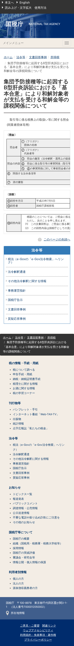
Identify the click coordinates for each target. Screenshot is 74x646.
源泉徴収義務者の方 (25, 588)
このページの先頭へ (57, 239)
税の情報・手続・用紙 (23, 363)
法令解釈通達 (17, 272)
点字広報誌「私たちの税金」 (31, 428)
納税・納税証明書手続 (26, 379)
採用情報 (18, 548)
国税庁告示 (15, 300)
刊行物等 (15, 403)
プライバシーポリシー (38, 639)
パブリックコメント (25, 503)
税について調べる (24, 369)
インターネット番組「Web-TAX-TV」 (36, 414)
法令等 (20, 57)
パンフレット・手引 (25, 409)
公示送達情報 (21, 512)
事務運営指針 (17, 290)
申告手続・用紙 (22, 374)
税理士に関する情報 (25, 383)
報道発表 (18, 498)
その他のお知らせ (24, 522)
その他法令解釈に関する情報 (27, 281)
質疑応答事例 (17, 319)
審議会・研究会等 (24, 557)
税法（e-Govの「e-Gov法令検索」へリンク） (36, 261)
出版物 (17, 419)
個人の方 (18, 578)
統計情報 (18, 423)
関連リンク (49, 625)
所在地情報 (18, 613)
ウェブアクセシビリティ (38, 630)
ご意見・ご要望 (29, 625)
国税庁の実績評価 (24, 552)
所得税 (55, 57)
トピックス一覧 (22, 494)
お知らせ (15, 487)
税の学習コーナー (24, 393)
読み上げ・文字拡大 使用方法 (25, 8)
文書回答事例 (38, 57)
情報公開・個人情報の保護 (29, 562)
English (25, 2)
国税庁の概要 (21, 538)
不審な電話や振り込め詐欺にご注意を (36, 517)
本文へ (9, 2)
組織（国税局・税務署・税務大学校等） (38, 543)
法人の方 (18, 583)
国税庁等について (21, 532)
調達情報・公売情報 (25, 508)
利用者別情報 (18, 572)
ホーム (8, 57)
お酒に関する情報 (24, 388)
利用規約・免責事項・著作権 (38, 634)
